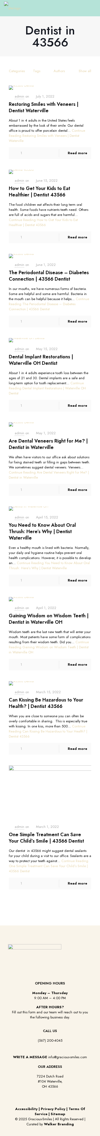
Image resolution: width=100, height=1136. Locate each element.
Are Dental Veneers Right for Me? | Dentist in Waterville (48, 444)
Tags (36, 70)
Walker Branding (59, 1124)
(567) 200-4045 (50, 1040)
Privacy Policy (53, 1108)
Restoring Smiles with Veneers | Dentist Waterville (43, 107)
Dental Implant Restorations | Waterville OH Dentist (41, 360)
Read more (77, 153)
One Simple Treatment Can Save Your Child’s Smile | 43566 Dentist (46, 837)
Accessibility (26, 1108)
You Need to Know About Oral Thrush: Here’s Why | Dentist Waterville (42, 531)
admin (19, 96)
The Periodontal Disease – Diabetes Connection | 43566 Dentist (49, 275)
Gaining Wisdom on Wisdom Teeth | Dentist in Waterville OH (49, 619)
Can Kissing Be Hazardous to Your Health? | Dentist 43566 (46, 703)
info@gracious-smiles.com (67, 1057)
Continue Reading (47, 135)
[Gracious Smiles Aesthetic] (12, 8)
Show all (85, 70)
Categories (17, 70)
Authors (59, 70)
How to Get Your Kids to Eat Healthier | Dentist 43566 (39, 191)
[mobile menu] (92, 8)
